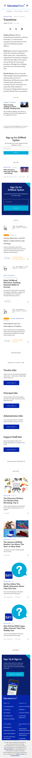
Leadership (9, 11)
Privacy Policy (8, 749)
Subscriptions (7, 727)
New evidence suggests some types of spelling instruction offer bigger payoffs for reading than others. (15, 113)
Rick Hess (6, 177)
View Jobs (11, 383)
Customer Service (24, 712)
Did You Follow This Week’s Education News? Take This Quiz (14, 586)
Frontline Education (19, 259)
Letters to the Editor (25, 706)
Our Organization (9, 706)
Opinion (14, 167)
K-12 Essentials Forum (11, 277)
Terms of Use (20, 754)
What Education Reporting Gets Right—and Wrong (11, 171)
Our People (7, 712)
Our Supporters (8, 715)
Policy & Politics (18, 11)
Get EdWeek (7, 724)
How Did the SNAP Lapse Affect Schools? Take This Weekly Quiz (14, 628)
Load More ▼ (16, 650)
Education (8, 16)
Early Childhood (9, 275)
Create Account (15, 674)
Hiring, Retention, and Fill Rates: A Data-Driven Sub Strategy (14, 241)
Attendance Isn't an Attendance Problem (12, 325)
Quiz (12, 581)
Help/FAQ (21, 709)
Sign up (16, 208)
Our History (7, 709)
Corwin (16, 341)
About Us (7, 703)
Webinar (14, 235)
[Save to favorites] (16, 29)
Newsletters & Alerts (9, 730)
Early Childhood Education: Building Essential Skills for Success (12, 283)
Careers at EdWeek (9, 719)
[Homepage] (16, 5)
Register (7, 258)
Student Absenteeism (17, 318)
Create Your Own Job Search (15, 461)
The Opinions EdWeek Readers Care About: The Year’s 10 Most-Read (14, 544)
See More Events (16, 352)
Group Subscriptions (9, 733)
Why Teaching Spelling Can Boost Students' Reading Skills (12, 106)
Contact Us (22, 703)
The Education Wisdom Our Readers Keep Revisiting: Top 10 (13, 500)
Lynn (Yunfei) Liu (8, 597)
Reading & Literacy (10, 102)
